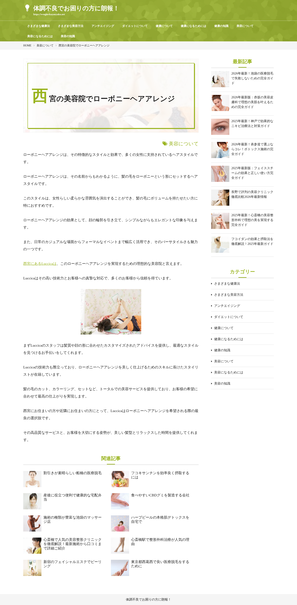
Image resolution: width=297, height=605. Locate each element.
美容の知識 (68, 36)
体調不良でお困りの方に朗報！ (148, 599)
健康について (164, 25)
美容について (245, 25)
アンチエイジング (103, 25)
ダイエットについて (135, 25)
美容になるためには (40, 36)
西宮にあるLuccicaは (40, 264)
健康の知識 (221, 25)
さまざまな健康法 (38, 25)
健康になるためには (193, 25)
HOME (27, 45)
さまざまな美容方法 (70, 25)
